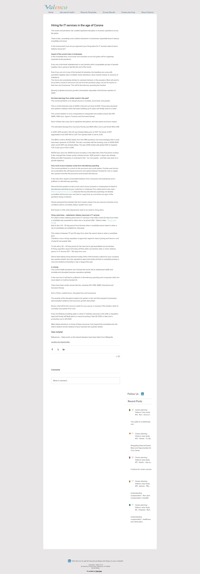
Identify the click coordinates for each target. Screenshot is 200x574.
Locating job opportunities (60, 342)
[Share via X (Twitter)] (58, 349)
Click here (98, 571)
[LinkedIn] (142, 394)
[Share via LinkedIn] (63, 349)
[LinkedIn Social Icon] (69, 561)
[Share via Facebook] (52, 349)
